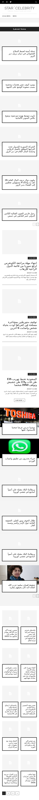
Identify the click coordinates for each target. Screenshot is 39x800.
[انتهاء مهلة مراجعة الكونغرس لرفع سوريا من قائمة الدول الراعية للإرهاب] (19, 242)
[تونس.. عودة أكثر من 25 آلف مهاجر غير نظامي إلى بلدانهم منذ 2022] (10, 618)
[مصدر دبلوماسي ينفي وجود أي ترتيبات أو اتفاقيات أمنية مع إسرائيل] (10, 656)
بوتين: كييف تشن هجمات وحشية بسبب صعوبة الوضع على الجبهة (20, 85)
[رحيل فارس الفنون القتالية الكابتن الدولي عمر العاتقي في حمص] (19, 203)
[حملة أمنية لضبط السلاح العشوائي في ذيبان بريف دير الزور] (19, 41)
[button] (36, 2)
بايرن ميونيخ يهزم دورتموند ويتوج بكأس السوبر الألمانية (20, 116)
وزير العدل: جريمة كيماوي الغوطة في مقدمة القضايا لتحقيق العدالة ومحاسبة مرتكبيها (10, 778)
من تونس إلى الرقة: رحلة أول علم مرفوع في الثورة (29, 744)
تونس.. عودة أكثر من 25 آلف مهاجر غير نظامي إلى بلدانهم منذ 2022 (10, 633)
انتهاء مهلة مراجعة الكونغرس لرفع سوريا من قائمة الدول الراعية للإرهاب (20, 265)
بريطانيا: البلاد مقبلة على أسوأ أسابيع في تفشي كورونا (21, 490)
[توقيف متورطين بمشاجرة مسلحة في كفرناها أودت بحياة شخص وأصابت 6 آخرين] (19, 301)
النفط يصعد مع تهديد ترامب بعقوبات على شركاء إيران (11, 744)
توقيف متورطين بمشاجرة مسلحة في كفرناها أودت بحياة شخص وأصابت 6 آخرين (20, 325)
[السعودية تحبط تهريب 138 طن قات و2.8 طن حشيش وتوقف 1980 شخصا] (19, 358)
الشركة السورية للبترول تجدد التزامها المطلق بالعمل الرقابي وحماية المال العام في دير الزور (20, 149)
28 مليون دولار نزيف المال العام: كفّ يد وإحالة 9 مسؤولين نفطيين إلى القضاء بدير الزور (20, 182)
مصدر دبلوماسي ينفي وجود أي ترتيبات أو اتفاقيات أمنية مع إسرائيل (10, 671)
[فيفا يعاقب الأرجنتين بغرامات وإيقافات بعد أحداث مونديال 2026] (29, 763)
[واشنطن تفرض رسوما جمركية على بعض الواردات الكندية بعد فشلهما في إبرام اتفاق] (29, 618)
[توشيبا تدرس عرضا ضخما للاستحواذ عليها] (19, 417)
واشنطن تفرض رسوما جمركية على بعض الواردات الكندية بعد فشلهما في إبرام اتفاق (29, 635)
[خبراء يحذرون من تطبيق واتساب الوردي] (19, 448)
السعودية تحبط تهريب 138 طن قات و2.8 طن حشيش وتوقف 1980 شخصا (22, 382)
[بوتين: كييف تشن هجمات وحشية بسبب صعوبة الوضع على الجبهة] (19, 74)
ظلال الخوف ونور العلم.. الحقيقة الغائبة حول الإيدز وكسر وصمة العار (20, 523)
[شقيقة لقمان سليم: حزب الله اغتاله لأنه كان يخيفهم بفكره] (19, 575)
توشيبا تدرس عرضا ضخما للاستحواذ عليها (23, 428)
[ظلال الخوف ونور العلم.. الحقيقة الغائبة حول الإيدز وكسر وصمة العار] (19, 510)
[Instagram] (7, 2)
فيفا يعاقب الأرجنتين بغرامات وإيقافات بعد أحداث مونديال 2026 (29, 778)
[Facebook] (3, 2)
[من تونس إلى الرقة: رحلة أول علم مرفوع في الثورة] (29, 729)
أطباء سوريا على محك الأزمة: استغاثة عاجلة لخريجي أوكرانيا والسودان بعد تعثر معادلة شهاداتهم (29, 673)
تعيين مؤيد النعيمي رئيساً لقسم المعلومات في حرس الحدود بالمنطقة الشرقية (28, 709)
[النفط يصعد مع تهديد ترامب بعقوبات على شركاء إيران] (10, 729)
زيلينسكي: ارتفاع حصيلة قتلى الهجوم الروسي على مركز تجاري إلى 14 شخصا (11, 709)
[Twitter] (10, 2)
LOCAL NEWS (32, 258)
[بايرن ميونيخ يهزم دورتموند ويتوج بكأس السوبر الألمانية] (19, 105)
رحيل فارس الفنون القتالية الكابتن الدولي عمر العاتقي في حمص (19, 214)
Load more (18, 400)
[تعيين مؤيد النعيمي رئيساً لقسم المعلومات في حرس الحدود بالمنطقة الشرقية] (29, 694)
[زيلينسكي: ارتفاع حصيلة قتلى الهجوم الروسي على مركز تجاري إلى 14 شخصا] (10, 694)
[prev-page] (34, 224)
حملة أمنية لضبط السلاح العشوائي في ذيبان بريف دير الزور (22, 53)
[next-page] (37, 224)
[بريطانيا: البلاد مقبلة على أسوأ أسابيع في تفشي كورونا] (19, 479)
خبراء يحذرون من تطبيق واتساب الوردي (20, 459)
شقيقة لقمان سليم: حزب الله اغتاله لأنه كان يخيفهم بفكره (21, 586)
